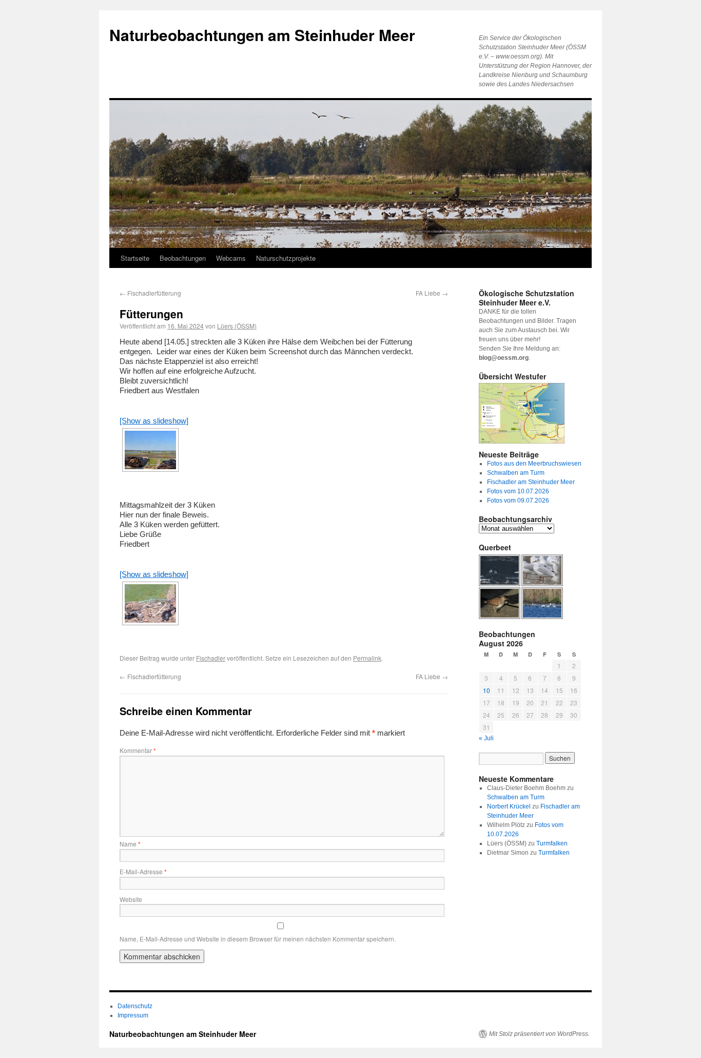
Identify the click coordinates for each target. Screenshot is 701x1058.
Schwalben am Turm (515, 472)
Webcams (231, 258)
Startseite (135, 258)
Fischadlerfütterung (150, 292)
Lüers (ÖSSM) (237, 325)
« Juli (486, 738)
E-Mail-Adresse (143, 871)
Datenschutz (135, 1006)
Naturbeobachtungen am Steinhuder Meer (262, 35)
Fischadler (210, 657)
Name (130, 843)
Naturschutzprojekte (286, 258)
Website (131, 899)
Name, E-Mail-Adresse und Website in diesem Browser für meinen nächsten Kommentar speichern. (258, 938)
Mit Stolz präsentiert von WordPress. (539, 1033)
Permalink (367, 657)
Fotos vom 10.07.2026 (518, 491)
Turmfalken (552, 843)
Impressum (133, 1015)
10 (486, 690)
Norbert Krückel (509, 806)
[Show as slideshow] (154, 420)
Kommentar (138, 750)
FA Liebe (432, 292)
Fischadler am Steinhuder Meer (531, 482)
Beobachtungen (183, 258)
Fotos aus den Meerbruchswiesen (534, 463)
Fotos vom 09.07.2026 (518, 500)
